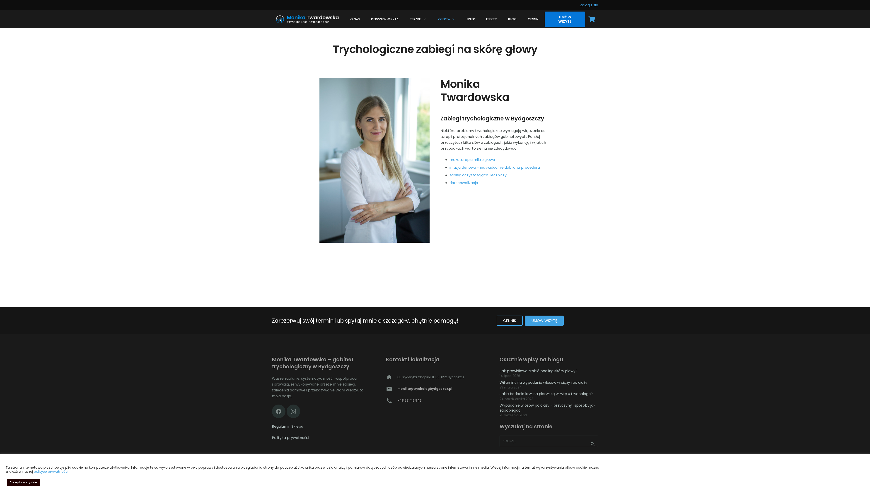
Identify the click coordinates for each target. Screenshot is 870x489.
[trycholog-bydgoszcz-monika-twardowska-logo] (306, 19)
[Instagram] (293, 411)
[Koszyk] (591, 19)
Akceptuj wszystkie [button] (23, 482)
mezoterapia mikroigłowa (472, 159)
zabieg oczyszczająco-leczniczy (478, 175)
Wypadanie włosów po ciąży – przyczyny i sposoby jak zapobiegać (547, 408)
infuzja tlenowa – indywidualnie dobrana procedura (495, 167)
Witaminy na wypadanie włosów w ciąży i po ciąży (543, 382)
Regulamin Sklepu (287, 426)
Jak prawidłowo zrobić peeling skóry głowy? (539, 371)
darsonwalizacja (464, 182)
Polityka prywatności (290, 437)
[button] (424, 19)
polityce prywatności (51, 471)
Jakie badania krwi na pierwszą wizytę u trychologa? (546, 393)
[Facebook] (278, 411)
